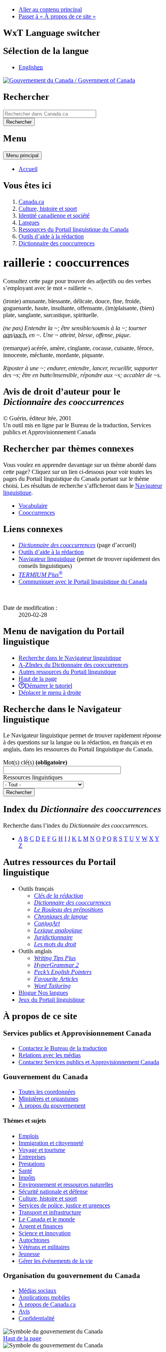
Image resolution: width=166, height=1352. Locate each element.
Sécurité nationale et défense (53, 1191)
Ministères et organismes (48, 1098)
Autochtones (34, 1240)
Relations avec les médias (50, 1055)
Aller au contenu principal (50, 9)
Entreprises (32, 1157)
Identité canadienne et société (54, 215)
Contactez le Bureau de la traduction (63, 1048)
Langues (29, 222)
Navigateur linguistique (47, 559)
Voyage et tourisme (42, 1150)
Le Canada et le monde (47, 1219)
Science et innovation (45, 1233)
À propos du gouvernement (52, 1105)
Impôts (27, 1177)
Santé (25, 1170)
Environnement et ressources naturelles (66, 1184)
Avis (24, 1311)
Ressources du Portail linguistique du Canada (74, 229)
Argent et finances (41, 1226)
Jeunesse (29, 1254)
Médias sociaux (37, 1290)
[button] (70, 658)
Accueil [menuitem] (28, 169)
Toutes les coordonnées (47, 1091)
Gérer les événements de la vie (56, 1261)
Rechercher (19, 792)
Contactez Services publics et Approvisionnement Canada (89, 1062)
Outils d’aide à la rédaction (51, 236)
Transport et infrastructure (50, 1212)
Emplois (29, 1136)
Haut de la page (22, 1338)
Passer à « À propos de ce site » (57, 16)
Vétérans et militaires (44, 1247)
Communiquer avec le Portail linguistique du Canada (83, 581)
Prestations (32, 1164)
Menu (22, 155)
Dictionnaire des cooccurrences (57, 243)
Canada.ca (31, 201)
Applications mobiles (44, 1297)
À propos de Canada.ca (47, 1304)
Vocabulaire (33, 505)
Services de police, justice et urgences (64, 1205)
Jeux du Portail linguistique (52, 999)
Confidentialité (36, 1318)
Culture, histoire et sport (48, 208)
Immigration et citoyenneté (51, 1143)
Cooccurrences (37, 512)
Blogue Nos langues (43, 992)
